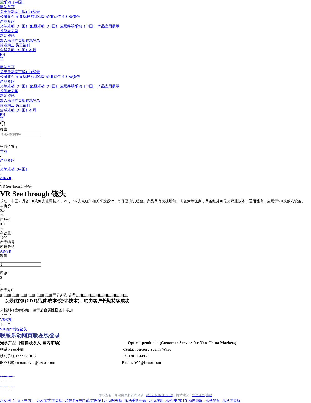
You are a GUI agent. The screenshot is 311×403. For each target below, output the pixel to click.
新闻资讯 (7, 36)
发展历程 (22, 16)
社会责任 (73, 16)
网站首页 (7, 7)
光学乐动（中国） (14, 26)
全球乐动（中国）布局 (18, 50)
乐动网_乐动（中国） (17, 400)
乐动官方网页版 (50, 400)
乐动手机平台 (135, 400)
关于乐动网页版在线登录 (20, 12)
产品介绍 (7, 21)
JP (1, 59)
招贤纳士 (7, 45)
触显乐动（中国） (44, 26)
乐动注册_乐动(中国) (165, 400)
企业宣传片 (55, 16)
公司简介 (7, 16)
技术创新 (38, 16)
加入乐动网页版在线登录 (20, 40)
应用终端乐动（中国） (78, 26)
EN (2, 54)
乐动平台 (212, 400)
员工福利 (22, 45)
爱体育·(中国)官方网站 (83, 400)
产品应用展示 (108, 26)
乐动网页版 (113, 400)
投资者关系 (9, 31)
